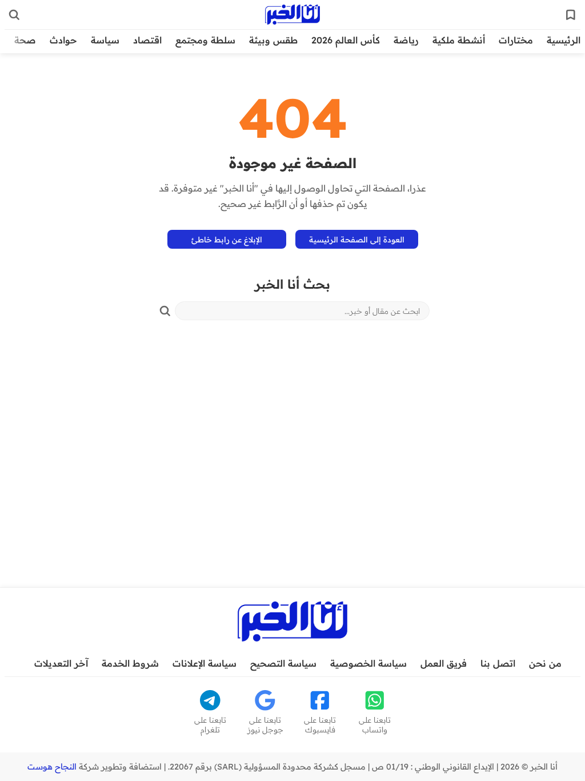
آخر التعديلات (61, 663)
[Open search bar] (14, 15)
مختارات (516, 40)
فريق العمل (443, 663)
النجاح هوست (52, 767)
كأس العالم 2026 (345, 40)
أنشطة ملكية (458, 40)
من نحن (545, 663)
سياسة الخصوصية (368, 663)
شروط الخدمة (130, 663)
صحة (25, 40)
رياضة (406, 40)
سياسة (105, 40)
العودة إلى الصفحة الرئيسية (356, 239)
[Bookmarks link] (570, 15)
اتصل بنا (497, 663)
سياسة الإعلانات (205, 663)
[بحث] (165, 311)
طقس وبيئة (273, 40)
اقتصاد (147, 40)
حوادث (63, 40)
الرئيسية (563, 40)
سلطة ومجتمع (205, 40)
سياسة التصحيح (283, 663)
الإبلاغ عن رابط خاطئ (226, 239)
